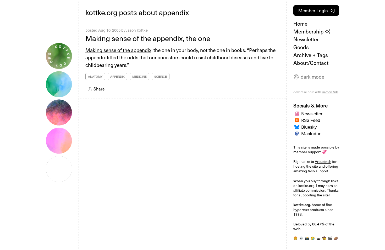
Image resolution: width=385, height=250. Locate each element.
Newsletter (306, 39)
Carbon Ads (330, 91)
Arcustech (323, 161)
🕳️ (318, 238)
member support (307, 152)
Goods (301, 47)
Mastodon (311, 133)
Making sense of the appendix (118, 50)
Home (300, 23)
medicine (139, 76)
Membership (309, 31)
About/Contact (310, 63)
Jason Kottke (137, 30)
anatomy (95, 76)
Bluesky (309, 126)
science (160, 76)
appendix (117, 76)
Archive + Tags (310, 55)
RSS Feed (310, 120)
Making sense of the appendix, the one (147, 38)
